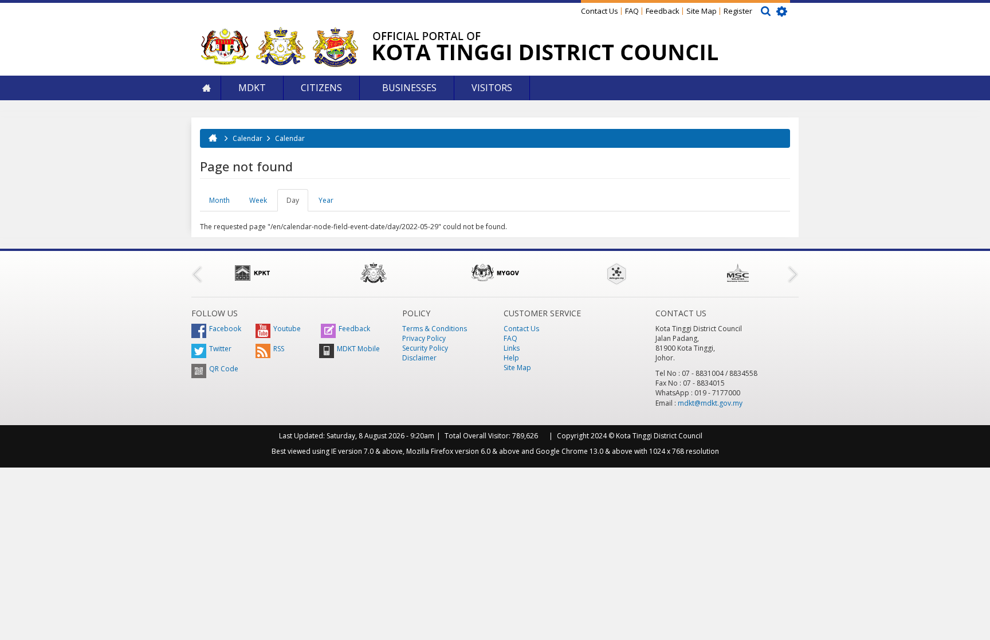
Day (297, 203)
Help (511, 358)
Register (738, 11)
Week (258, 200)
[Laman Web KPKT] (252, 272)
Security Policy (425, 348)
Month (219, 200)
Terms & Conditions (434, 328)
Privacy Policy (424, 338)
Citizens (321, 87)
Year (326, 200)
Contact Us (599, 11)
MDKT (252, 87)
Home (206, 88)
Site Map (701, 11)
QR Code (223, 369)
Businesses (408, 87)
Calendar (247, 138)
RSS (278, 349)
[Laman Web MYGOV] (495, 272)
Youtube (287, 328)
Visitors (492, 87)
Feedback (662, 11)
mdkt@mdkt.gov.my (710, 403)
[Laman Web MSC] (738, 272)
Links (512, 348)
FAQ (632, 11)
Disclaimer (419, 358)
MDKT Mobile (358, 349)
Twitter (220, 349)
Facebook (225, 328)
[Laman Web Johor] (373, 272)
